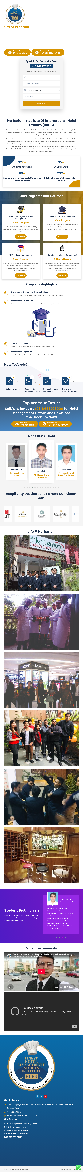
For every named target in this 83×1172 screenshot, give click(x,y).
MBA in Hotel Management (15, 1127)
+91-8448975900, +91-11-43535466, (22, 1115)
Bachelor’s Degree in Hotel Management (20, 1124)
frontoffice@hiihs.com (16, 1112)
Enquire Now (21, 236)
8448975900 (42, 66)
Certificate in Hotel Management (17, 1134)
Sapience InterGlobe (72, 1169)
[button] (24, 488)
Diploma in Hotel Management (16, 1130)
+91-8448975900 (48, 409)
